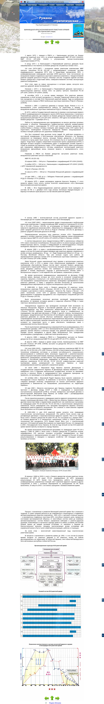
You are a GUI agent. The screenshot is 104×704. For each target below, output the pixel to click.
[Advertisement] (52, 49)
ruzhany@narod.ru (49, 36)
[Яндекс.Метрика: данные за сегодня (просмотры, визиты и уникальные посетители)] (53, 703)
